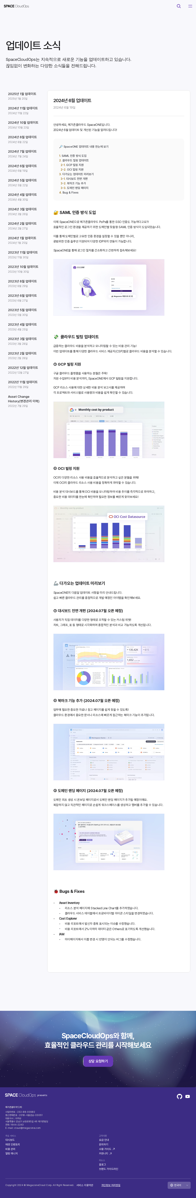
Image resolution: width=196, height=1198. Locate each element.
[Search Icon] (179, 6)
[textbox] (84, 170)
